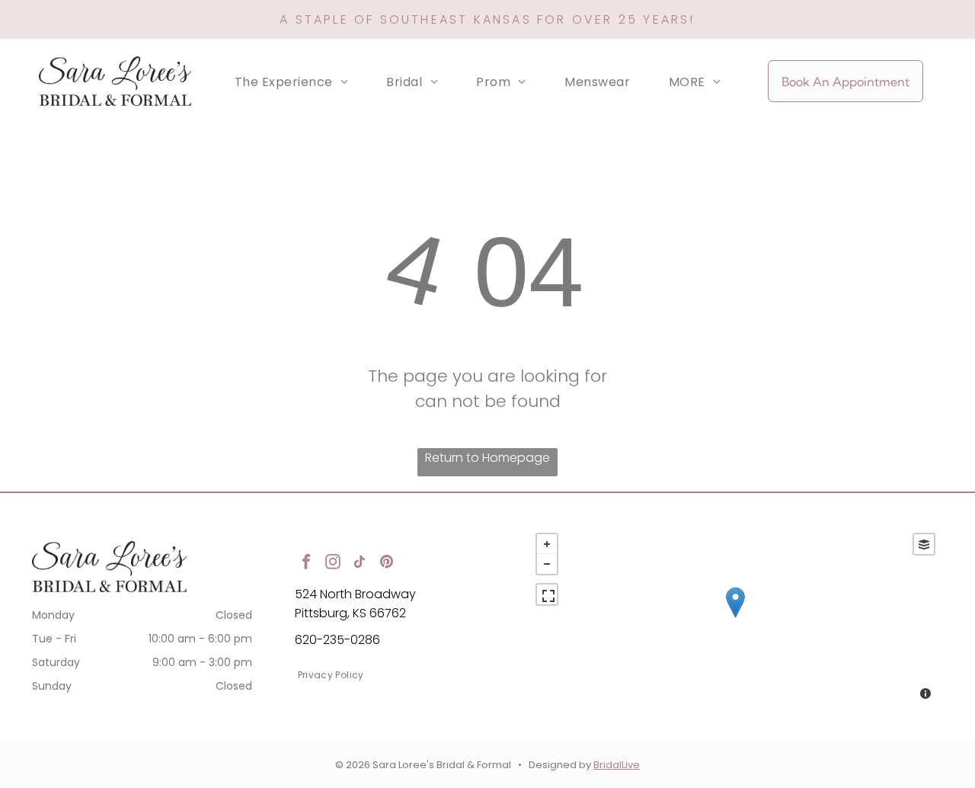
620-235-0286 (337, 640)
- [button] (547, 564)
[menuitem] (291, 81)
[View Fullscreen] (547, 594)
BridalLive (616, 765)
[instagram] (332, 563)
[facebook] (306, 563)
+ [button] (547, 544)
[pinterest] (386, 563)
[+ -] (735, 618)
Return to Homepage (487, 457)
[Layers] (924, 544)
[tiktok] (359, 563)
